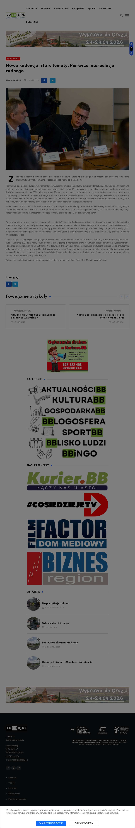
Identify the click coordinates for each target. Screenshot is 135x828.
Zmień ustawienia (83, 823)
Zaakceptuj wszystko (51, 823)
